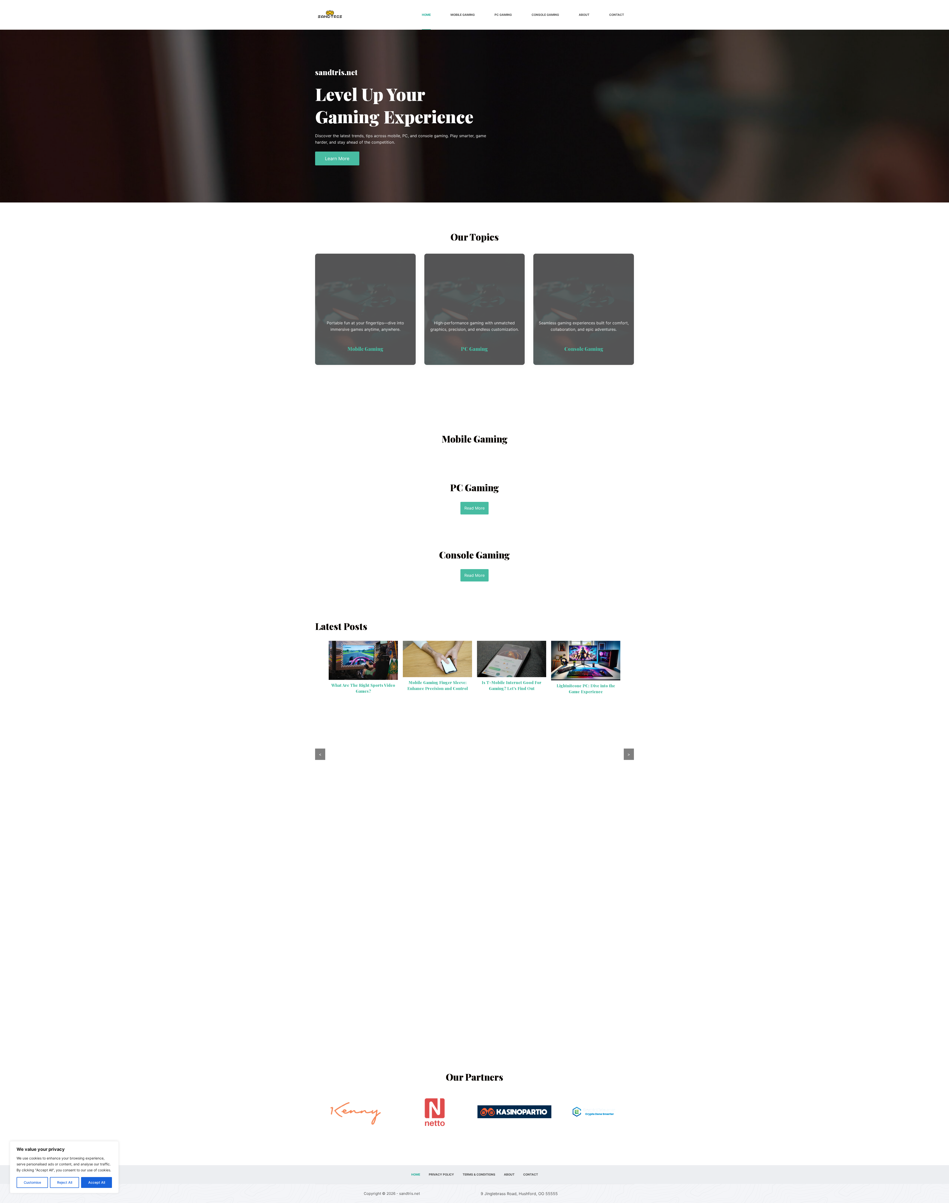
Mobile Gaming (463, 15)
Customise (32, 1182)
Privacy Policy (441, 1174)
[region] (64, 1167)
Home (426, 15)
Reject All (64, 1182)
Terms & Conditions (479, 1174)
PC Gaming (503, 15)
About (584, 15)
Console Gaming (545, 15)
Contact (616, 15)
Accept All (96, 1182)
